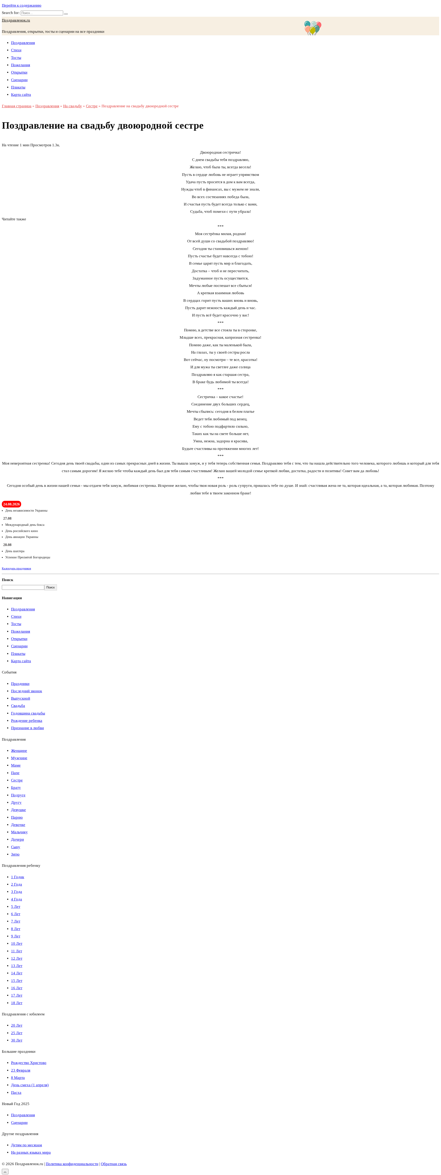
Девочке (18, 825)
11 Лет (16, 951)
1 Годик (17, 877)
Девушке (18, 810)
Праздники (20, 684)
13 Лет (16, 966)
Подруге (18, 795)
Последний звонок (26, 691)
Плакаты (18, 87)
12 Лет (16, 958)
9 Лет (15, 936)
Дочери (17, 839)
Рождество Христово (28, 1063)
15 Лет (16, 980)
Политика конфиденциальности (72, 1164)
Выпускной (20, 698)
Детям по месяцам (26, 1145)
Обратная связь (114, 1164)
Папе (15, 773)
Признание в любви (27, 728)
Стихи (16, 50)
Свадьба (18, 706)
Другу (16, 802)
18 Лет (16, 1003)
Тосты (16, 57)
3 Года (16, 892)
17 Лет (16, 995)
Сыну (15, 847)
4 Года (16, 899)
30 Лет (16, 1040)
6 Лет (15, 914)
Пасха (16, 1092)
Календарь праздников (16, 568)
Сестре (17, 780)
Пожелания (20, 65)
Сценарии (19, 80)
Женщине (19, 750)
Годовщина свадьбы (28, 713)
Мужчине (19, 758)
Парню (17, 817)
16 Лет (16, 988)
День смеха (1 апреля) (30, 1085)
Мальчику (19, 832)
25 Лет (16, 1033)
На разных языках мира (31, 1152)
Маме (16, 765)
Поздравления (23, 43)
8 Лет (15, 929)
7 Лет (15, 921)
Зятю (15, 854)
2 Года (16, 884)
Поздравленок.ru (16, 20)
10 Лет (16, 943)
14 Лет (16, 973)
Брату (16, 787)
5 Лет (15, 906)
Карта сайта (21, 94)
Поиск (7, 580)
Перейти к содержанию (21, 5)
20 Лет (16, 1025)
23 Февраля (20, 1070)
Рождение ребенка (26, 720)
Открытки (19, 72)
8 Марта (18, 1077)
